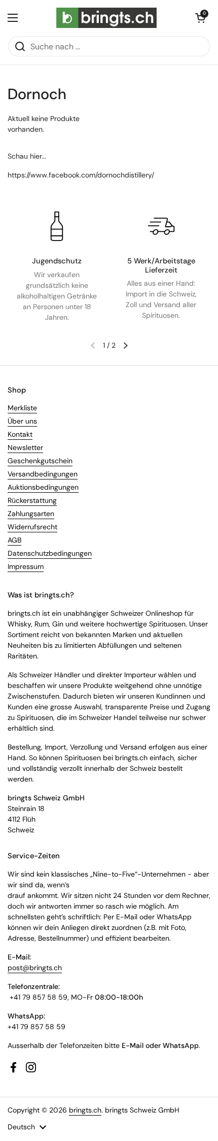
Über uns (22, 421)
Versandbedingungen (43, 473)
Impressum (26, 566)
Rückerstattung (32, 500)
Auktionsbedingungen (43, 487)
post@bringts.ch (35, 967)
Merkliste (22, 407)
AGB (14, 540)
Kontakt (20, 434)
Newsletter (25, 447)
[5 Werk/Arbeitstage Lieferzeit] (161, 226)
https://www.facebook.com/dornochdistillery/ (81, 174)
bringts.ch (85, 1110)
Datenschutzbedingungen (50, 553)
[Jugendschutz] (56, 226)
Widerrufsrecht (32, 526)
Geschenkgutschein (40, 460)
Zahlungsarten (31, 513)
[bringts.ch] (106, 18)
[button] (200, 18)
